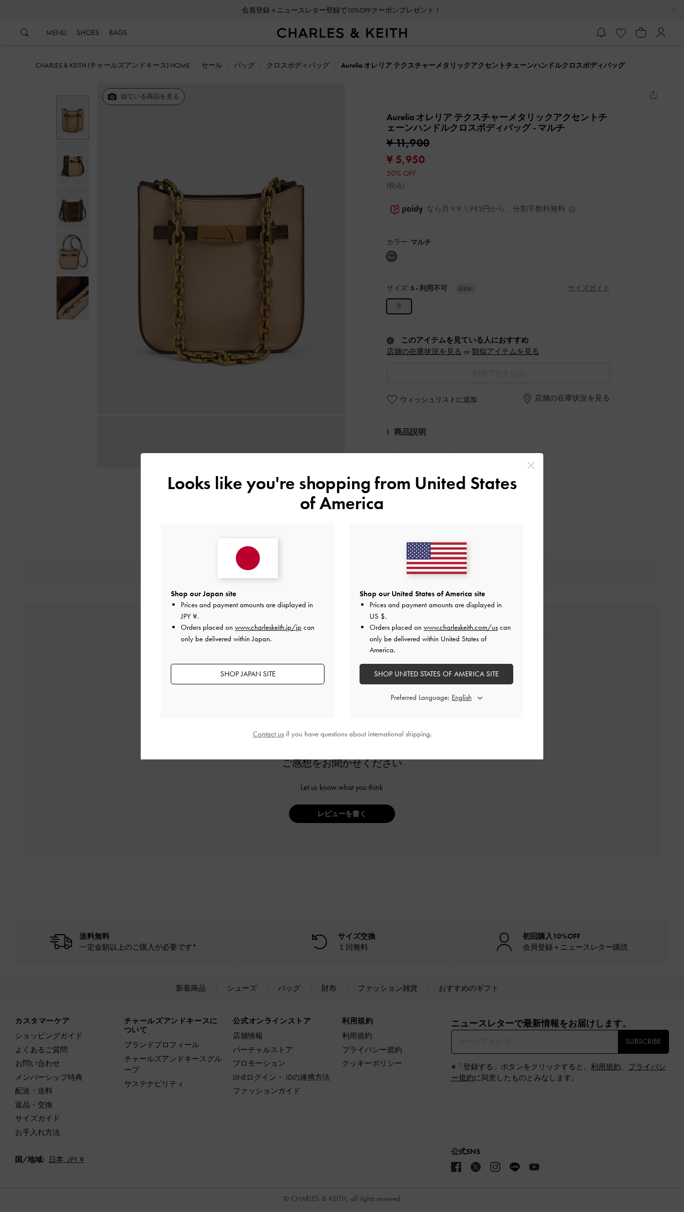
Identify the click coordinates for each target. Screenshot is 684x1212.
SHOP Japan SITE (247, 674)
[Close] (531, 465)
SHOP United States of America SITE (436, 674)
